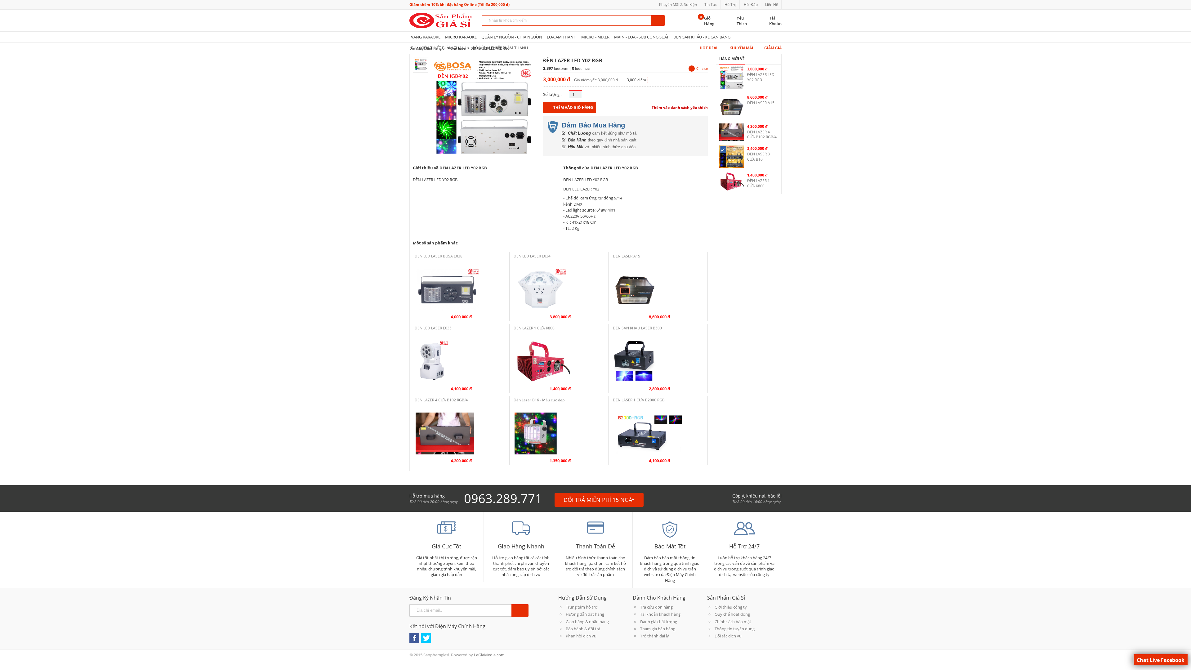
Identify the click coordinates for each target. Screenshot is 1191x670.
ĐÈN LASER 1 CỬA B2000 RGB (639, 400)
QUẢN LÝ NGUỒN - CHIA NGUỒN (511, 37)
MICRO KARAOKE (461, 37)
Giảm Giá (773, 48)
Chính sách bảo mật (733, 621)
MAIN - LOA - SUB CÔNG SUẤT (641, 37)
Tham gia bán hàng (657, 629)
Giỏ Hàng (709, 20)
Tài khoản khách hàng (660, 614)
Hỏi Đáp (751, 4)
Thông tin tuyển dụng (735, 629)
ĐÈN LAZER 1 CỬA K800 (534, 328)
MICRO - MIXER (595, 37)
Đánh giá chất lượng (658, 621)
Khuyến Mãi (741, 48)
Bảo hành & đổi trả (583, 629)
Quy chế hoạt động (732, 614)
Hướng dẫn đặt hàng (585, 614)
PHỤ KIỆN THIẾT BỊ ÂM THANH (439, 48)
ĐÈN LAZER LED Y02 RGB (760, 77)
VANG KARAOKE (425, 37)
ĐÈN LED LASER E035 (433, 328)
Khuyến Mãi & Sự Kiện (678, 4)
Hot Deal (709, 48)
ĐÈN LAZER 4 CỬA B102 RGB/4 (441, 400)
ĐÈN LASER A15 (626, 256)
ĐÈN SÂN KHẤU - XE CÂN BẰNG (701, 37)
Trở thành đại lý (654, 636)
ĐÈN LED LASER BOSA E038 (438, 256)
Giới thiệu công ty (731, 607)
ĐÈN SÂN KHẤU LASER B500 (637, 328)
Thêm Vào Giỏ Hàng (573, 107)
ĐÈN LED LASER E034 (532, 256)
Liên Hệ (771, 4)
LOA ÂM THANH (562, 37)
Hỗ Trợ (730, 4)
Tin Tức (710, 4)
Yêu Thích (742, 20)
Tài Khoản (775, 20)
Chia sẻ (702, 68)
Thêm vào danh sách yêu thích (680, 107)
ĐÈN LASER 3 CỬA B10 (758, 156)
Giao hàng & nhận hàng (587, 621)
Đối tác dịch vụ (728, 636)
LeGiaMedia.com (489, 655)
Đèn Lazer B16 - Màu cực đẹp (539, 400)
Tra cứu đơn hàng (656, 607)
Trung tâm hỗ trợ (581, 607)
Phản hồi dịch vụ (581, 636)
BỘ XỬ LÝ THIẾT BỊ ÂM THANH (500, 48)
